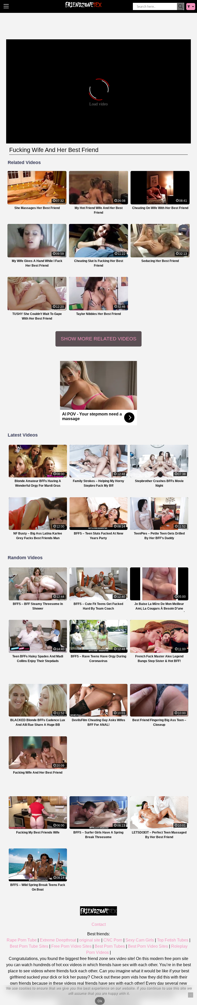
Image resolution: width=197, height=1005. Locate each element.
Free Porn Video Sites (71, 946)
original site (89, 940)
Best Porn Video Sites (148, 946)
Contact (99, 924)
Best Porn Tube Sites (29, 946)
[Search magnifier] (180, 6)
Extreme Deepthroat (58, 940)
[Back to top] (181, 981)
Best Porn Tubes (110, 946)
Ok (99, 1001)
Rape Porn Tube (22, 940)
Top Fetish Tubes (172, 940)
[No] (190, 995)
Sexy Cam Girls (139, 940)
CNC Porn (112, 940)
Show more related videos (98, 338)
